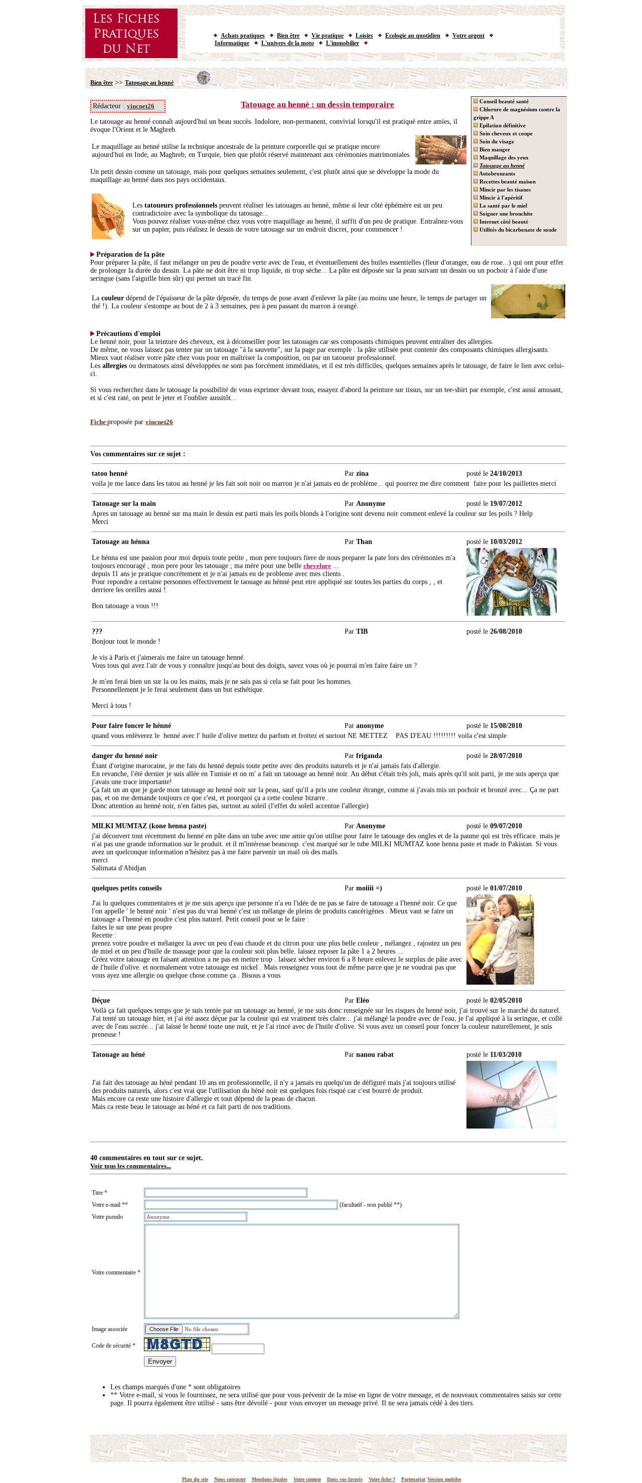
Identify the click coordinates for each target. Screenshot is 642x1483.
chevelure (317, 566)
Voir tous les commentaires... (130, 1166)
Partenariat (413, 1479)
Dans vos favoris (345, 1479)
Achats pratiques (243, 35)
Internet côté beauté (503, 222)
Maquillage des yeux (503, 157)
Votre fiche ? (382, 1479)
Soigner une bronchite (505, 214)
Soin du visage (496, 141)
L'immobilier (342, 43)
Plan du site (195, 1479)
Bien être (288, 35)
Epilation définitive (502, 125)
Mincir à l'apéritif (500, 198)
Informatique (232, 43)
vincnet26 (140, 106)
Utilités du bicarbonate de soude (517, 230)
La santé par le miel (502, 206)
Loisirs (364, 35)
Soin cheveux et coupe (505, 133)
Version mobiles (444, 1479)
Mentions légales (269, 1479)
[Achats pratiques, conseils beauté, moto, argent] (323, 59)
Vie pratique (327, 35)
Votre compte (307, 1479)
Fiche (98, 422)
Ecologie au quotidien (412, 35)
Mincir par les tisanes (504, 190)
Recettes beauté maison (507, 181)
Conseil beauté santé (503, 101)
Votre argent (468, 35)
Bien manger (494, 149)
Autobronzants (496, 173)
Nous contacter (230, 1479)
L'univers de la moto (287, 43)
